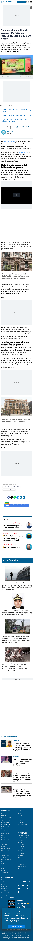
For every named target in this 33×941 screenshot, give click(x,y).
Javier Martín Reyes (10, 544)
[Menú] (31, 2)
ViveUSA (20, 857)
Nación (3, 813)
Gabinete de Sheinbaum (5, 827)
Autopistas (4, 872)
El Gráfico (21, 851)
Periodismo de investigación (5, 821)
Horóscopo (21, 864)
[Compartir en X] (11, 497)
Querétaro (21, 822)
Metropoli (4, 835)
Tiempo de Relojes (7, 893)
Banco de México (9, 489)
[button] (21, 2)
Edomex (20, 813)
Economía (4, 846)
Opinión (6, 519)
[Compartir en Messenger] (17, 497)
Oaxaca (20, 815)
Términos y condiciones (13, 929)
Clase (3, 879)
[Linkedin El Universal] (18, 892)
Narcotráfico (5, 839)
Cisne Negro (5, 895)
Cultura (3, 853)
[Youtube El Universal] (19, 889)
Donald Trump (5, 833)
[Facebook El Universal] (23, 885)
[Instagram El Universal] (23, 889)
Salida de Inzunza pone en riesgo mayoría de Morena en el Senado (13, 538)
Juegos (20, 859)
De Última (4, 886)
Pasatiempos (21, 862)
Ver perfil (10, 133)
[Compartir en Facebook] (8, 497)
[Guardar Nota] (24, 497)
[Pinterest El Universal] (28, 889)
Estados (3, 837)
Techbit (3, 864)
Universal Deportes (7, 848)
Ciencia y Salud (6, 859)
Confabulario (5, 855)
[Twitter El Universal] (28, 885)
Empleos (20, 842)
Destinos (4, 870)
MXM (2, 861)
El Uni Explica (5, 824)
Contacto (24, 929)
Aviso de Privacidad (16, 921)
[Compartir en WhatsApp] (14, 497)
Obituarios (21, 844)
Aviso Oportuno (22, 840)
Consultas (4, 875)
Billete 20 (7, 486)
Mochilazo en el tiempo (11, 523)
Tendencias (4, 857)
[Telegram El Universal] (18, 885)
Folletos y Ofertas (23, 837)
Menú (3, 866)
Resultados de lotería (22, 867)
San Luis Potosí (22, 824)
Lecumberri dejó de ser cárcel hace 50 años (13, 527)
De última (4, 868)
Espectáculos (5, 850)
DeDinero (20, 855)
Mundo (3, 831)
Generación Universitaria (21, 847)
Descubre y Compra (24, 835)
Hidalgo (20, 820)
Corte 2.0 (4, 815)
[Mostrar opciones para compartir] (31, 7)
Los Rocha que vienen (13, 547)
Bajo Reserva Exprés (10, 533)
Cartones (4, 844)
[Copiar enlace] (21, 497)
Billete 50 (16, 486)
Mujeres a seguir (6, 817)
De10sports (21, 853)
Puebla (20, 817)
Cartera (4, 127)
